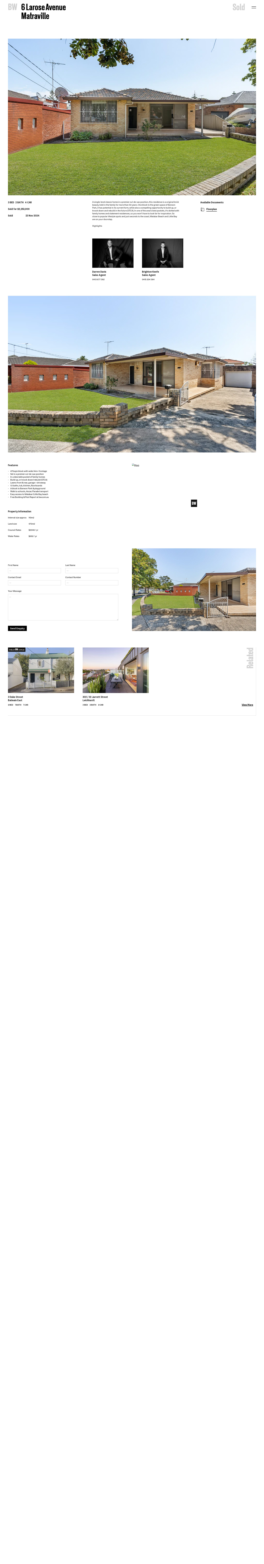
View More (247, 704)
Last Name (70, 565)
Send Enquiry (17, 628)
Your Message (14, 591)
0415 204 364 (148, 279)
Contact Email (14, 577)
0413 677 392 (98, 279)
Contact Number (73, 577)
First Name (13, 565)
